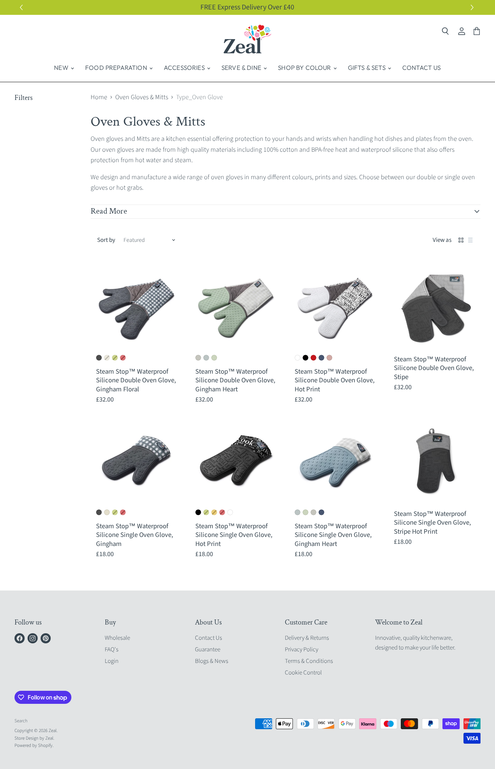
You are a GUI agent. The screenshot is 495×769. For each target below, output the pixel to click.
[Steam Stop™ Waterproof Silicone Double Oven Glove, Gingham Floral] (136, 307)
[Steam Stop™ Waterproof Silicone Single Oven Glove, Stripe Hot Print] (434, 462)
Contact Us (421, 67)
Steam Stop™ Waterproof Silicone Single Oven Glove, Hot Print (234, 535)
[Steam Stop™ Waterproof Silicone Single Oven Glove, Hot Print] (235, 462)
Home (99, 97)
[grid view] (461, 240)
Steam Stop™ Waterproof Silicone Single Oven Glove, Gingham (134, 535)
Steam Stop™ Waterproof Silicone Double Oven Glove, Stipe (434, 368)
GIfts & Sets (367, 67)
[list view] (470, 240)
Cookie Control (303, 672)
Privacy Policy (301, 649)
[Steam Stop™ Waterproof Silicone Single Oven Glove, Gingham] (136, 462)
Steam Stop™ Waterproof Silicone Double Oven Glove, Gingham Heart (235, 380)
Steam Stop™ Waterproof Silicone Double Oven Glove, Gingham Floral (136, 380)
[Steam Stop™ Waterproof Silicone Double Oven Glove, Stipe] (434, 307)
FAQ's (111, 649)
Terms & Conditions (309, 661)
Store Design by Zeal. (34, 738)
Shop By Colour (305, 67)
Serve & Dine (242, 67)
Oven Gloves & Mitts (141, 97)
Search (21, 721)
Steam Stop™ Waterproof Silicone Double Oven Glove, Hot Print (335, 380)
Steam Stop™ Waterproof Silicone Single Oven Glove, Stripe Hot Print (432, 522)
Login (111, 661)
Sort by (106, 240)
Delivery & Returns (307, 638)
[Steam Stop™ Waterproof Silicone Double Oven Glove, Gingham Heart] (235, 307)
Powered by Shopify (33, 745)
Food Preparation (117, 67)
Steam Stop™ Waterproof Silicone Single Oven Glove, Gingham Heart (333, 535)
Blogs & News (211, 661)
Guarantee (207, 649)
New (62, 67)
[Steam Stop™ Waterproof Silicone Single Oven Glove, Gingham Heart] (335, 462)
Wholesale (117, 638)
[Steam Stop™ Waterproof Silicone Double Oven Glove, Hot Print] (335, 307)
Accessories (185, 67)
